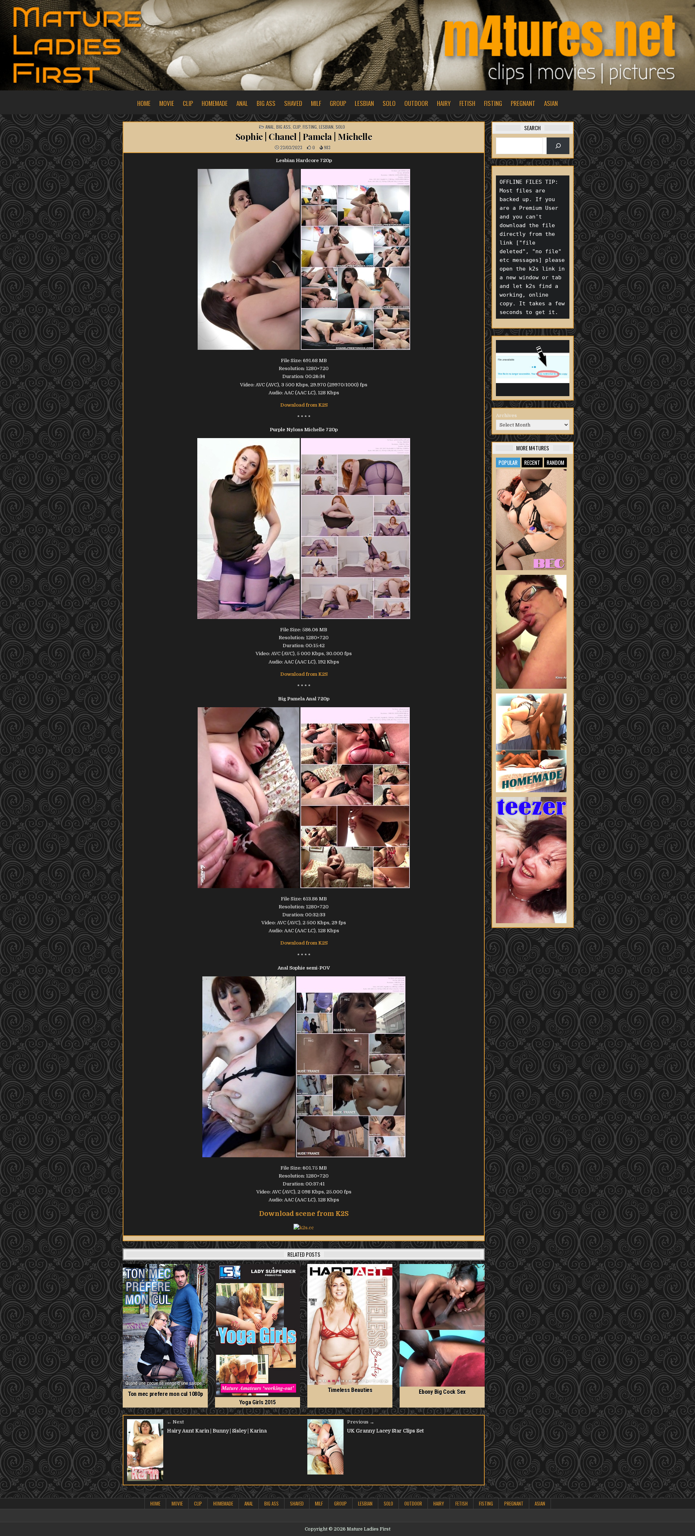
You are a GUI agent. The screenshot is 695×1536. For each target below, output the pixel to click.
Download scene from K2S (304, 1213)
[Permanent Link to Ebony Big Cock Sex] (442, 1325)
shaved (293, 103)
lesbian (364, 103)
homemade (215, 103)
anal (242, 103)
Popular (508, 462)
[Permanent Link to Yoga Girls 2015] (257, 1330)
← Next (175, 1422)
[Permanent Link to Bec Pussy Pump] (531, 519)
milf (316, 103)
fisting (493, 103)
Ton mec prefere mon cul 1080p (165, 1394)
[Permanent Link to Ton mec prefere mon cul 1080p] (165, 1326)
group (338, 103)
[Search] (558, 145)
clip (188, 103)
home (144, 103)
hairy (444, 103)
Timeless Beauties (350, 1390)
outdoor (416, 103)
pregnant (523, 103)
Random (555, 462)
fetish (467, 103)
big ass (266, 103)
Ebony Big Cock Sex (442, 1391)
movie (166, 103)
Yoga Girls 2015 (257, 1402)
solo (389, 103)
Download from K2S (304, 405)
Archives (506, 415)
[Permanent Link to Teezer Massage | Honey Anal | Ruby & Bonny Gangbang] (531, 860)
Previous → (360, 1422)
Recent (532, 462)
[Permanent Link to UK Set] (531, 632)
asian (551, 103)
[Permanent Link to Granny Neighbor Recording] (531, 742)
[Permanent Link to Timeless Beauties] (349, 1324)
